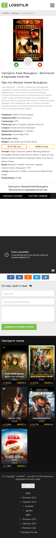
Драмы (29, 510)
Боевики (29, 506)
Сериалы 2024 (29, 501)
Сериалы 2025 (29, 523)
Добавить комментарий (19, 326)
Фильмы (15, 13)
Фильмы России (29, 532)
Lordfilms (5, 13)
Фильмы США (29, 527)
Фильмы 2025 (29, 519)
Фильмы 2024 (29, 497)
